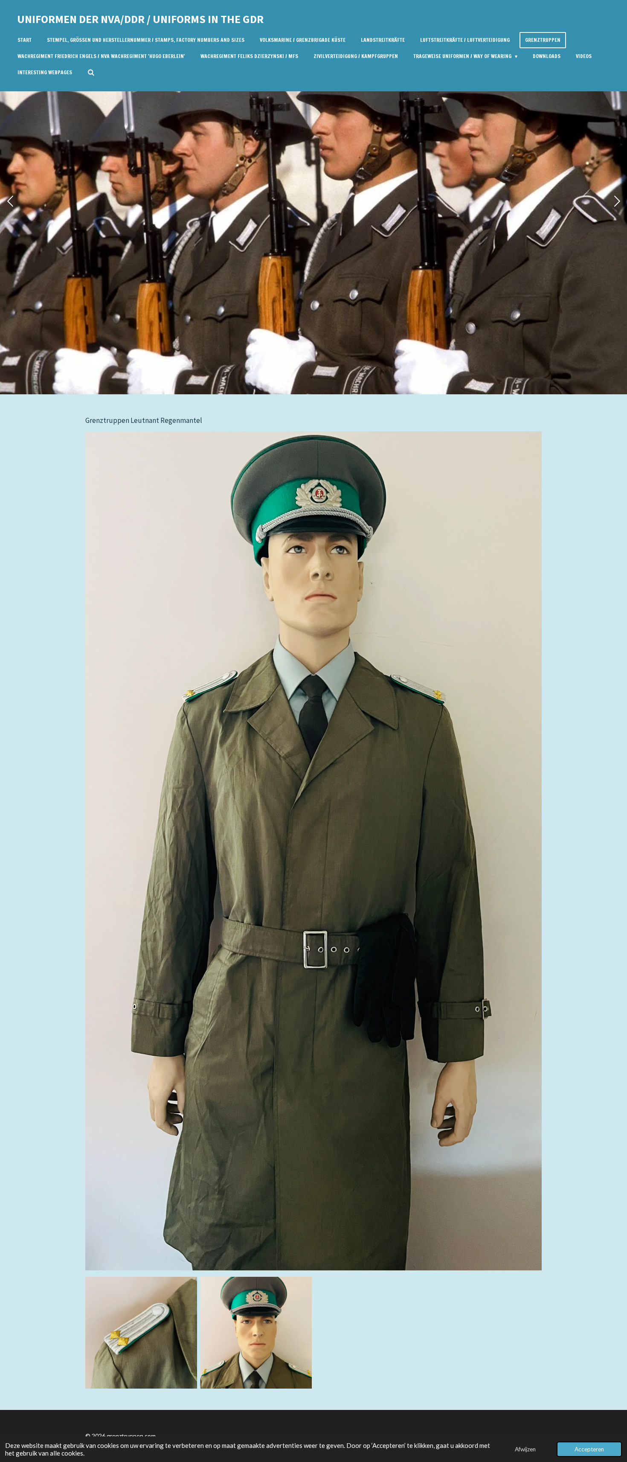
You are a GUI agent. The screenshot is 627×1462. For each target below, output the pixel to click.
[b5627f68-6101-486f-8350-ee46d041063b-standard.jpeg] (141, 1332)
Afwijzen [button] (525, 1449)
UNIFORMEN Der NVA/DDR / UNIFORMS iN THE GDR (140, 19)
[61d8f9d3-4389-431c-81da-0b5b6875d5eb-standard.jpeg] (256, 1332)
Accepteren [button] (589, 1449)
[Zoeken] (91, 72)
